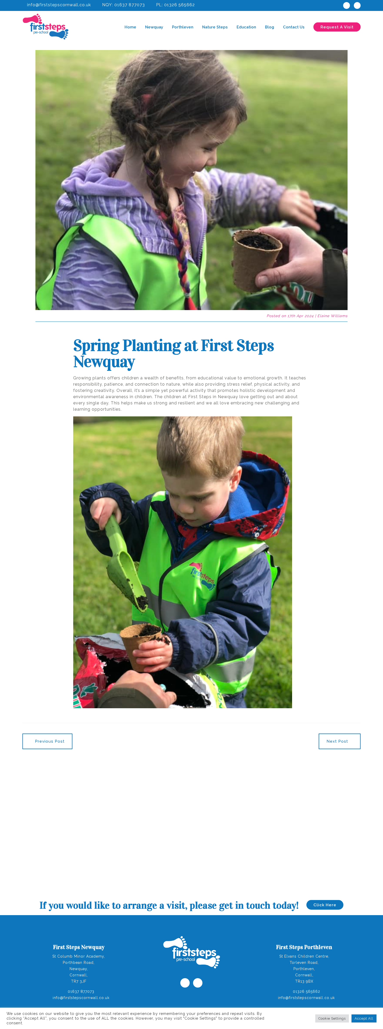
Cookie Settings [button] (332, 1018)
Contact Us (294, 27)
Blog (269, 27)
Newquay (154, 27)
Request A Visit (337, 27)
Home (130, 27)
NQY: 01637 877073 (123, 4)
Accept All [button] (364, 1018)
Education (246, 27)
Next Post (337, 741)
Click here (324, 905)
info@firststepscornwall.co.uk (58, 4)
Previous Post (49, 741)
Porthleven (182, 27)
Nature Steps (215, 27)
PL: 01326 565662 (175, 4)
